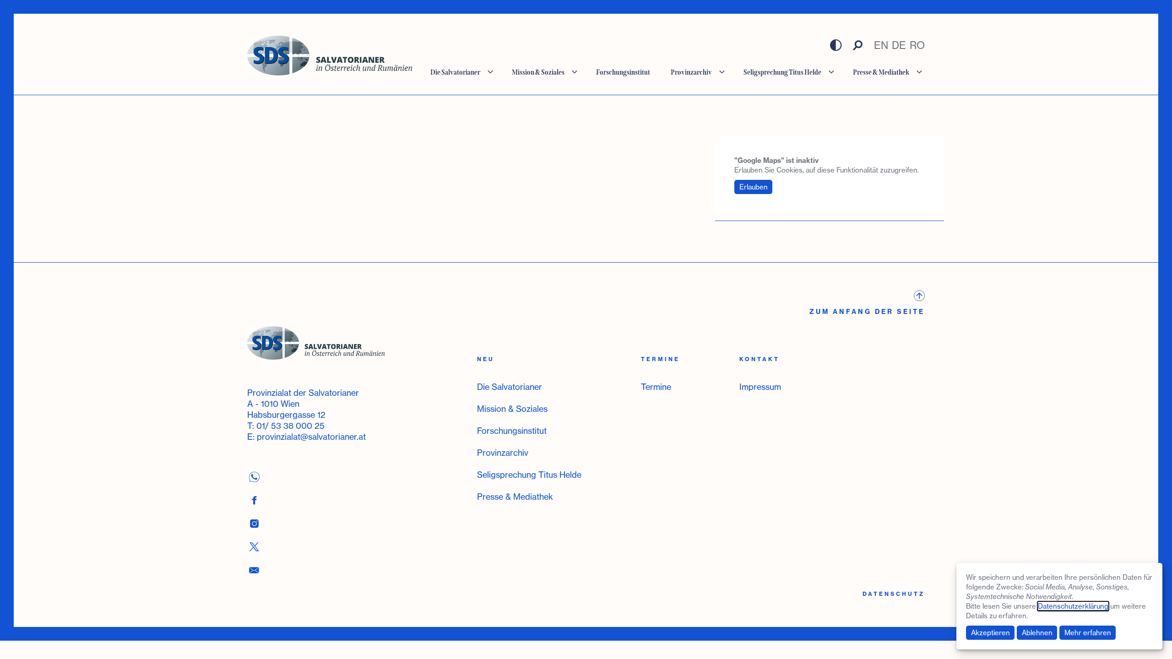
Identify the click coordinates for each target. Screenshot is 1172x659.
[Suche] (858, 45)
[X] (254, 547)
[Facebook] (254, 500)
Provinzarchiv (502, 453)
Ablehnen (1037, 632)
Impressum (760, 387)
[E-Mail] (254, 570)
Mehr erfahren (1087, 632)
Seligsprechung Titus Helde (529, 475)
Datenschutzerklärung (1073, 606)
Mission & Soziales (512, 409)
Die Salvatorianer (509, 387)
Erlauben (753, 187)
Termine (656, 387)
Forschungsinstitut (512, 431)
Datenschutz (894, 593)
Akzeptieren (990, 632)
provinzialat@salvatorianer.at (311, 437)
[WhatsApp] (254, 477)
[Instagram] (254, 523)
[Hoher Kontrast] (836, 45)
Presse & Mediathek (515, 497)
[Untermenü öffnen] (490, 72)
